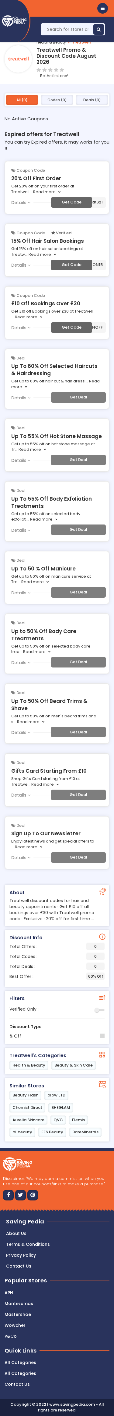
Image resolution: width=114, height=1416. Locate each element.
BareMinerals (85, 1132)
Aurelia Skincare (28, 1120)
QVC (58, 1120)
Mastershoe (18, 1314)
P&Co (11, 1336)
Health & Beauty (51, 42)
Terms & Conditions (28, 1244)
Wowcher (15, 1325)
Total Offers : (53, 946)
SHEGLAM (60, 1107)
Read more (44, 192)
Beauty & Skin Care (73, 1065)
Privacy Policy (21, 1255)
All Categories (20, 1362)
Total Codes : (53, 956)
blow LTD (56, 1095)
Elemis (78, 1120)
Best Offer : (56, 976)
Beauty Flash (25, 1095)
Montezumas (19, 1304)
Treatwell (81, 42)
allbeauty (22, 1132)
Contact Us (17, 1384)
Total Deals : (53, 966)
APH (9, 1293)
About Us (16, 1233)
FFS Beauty (52, 1132)
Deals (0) (92, 99)
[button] (102, 8)
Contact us (18, 1266)
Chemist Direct (27, 1107)
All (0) (22, 99)
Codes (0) (57, 99)
